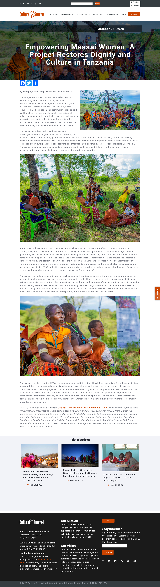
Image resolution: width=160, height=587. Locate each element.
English (135, 2)
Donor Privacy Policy (77, 583)
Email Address (109, 542)
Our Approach (66, 14)
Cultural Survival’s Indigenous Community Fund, (83, 407)
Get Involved (97, 14)
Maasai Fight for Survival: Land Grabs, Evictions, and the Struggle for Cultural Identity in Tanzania (80, 473)
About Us (53, 14)
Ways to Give (112, 14)
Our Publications (82, 14)
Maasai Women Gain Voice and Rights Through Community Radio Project (119, 477)
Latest (123, 14)
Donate (134, 14)
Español (135, 5)
